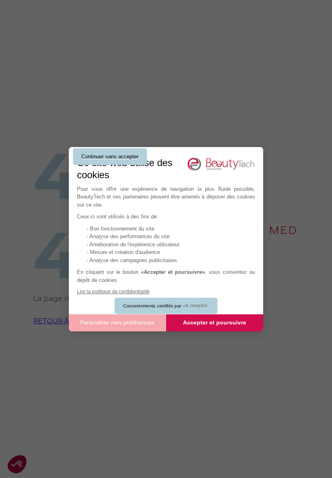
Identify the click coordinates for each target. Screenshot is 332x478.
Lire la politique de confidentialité (113, 291)
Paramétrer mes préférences (117, 322)
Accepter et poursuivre (214, 322)
